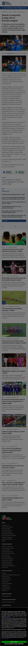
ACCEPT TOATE (14, 641)
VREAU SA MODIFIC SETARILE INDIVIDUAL (14, 643)
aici (24, 623)
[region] (14, 626)
